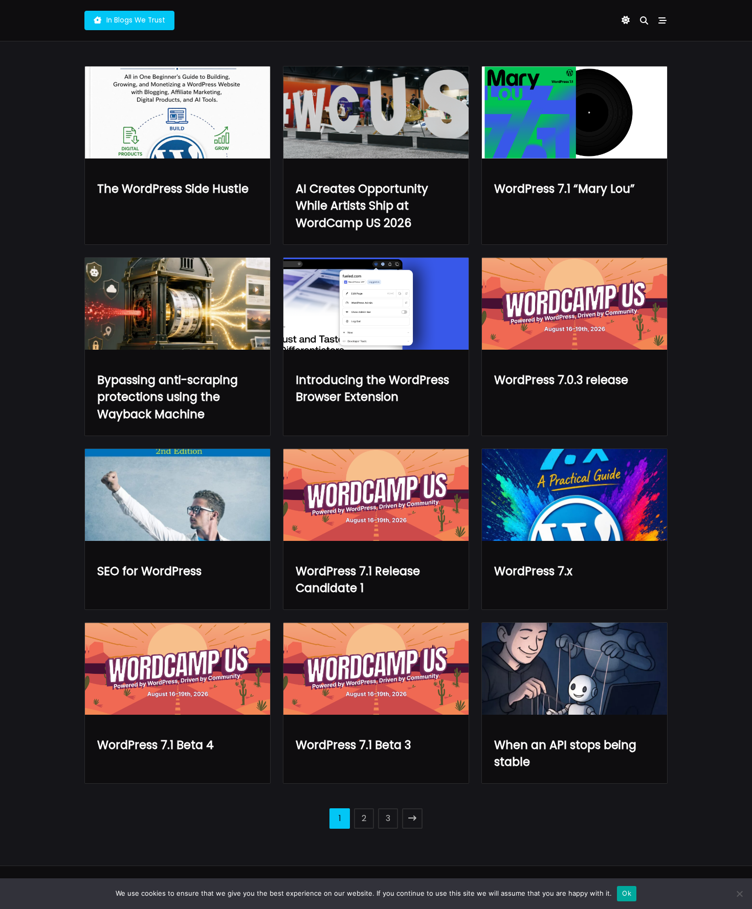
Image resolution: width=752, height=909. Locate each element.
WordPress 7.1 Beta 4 (155, 745)
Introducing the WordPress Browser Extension (372, 388)
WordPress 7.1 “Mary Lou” (564, 188)
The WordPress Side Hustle (173, 188)
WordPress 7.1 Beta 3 (353, 745)
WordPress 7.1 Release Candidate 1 (358, 580)
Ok (626, 893)
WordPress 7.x (533, 571)
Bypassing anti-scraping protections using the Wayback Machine (167, 397)
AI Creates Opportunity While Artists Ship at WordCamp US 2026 (362, 206)
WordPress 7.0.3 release (561, 380)
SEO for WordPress (149, 571)
